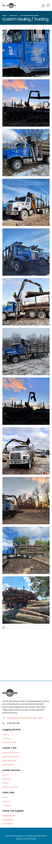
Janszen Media (30, 839)
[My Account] (43, 5)
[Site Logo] (11, 5)
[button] (4, 5)
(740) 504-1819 (13, 723)
